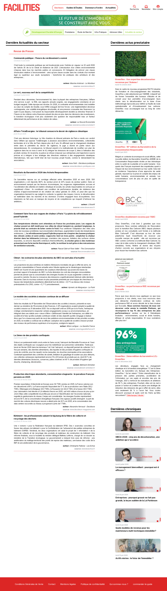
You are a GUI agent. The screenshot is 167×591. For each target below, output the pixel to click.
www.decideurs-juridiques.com (82, 166)
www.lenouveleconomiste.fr (83, 125)
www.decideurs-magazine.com (82, 409)
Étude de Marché (85, 32)
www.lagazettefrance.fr (85, 329)
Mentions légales (68, 584)
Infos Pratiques (101, 32)
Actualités (111, 7)
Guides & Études (74, 7)
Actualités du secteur (133, 32)
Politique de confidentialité (93, 584)
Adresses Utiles (116, 32)
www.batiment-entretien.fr (84, 368)
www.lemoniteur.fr (88, 86)
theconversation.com (86, 251)
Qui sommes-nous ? (119, 584)
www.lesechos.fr (88, 449)
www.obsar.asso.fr (87, 207)
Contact (51, 584)
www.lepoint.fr (89, 290)
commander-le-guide (142, 584)
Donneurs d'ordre (94, 7)
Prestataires (70, 32)
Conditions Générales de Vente (29, 584)
